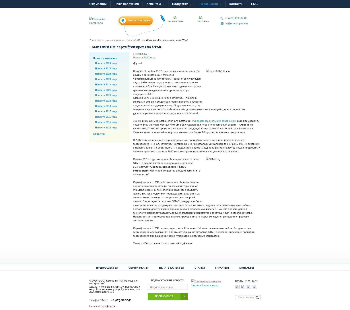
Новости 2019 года (106, 100)
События (99, 133)
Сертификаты (139, 267)
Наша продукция (126, 3)
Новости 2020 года (106, 95)
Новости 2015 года (106, 122)
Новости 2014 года (106, 127)
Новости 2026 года (106, 63)
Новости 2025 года (106, 68)
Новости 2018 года (106, 106)
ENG (254, 3)
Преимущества (107, 267)
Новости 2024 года (106, 73)
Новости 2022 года (106, 84)
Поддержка (180, 3)
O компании (98, 3)
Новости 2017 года (106, 111)
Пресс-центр (209, 3)
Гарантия (222, 267)
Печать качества (171, 267)
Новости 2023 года (106, 79)
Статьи (200, 267)
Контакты (236, 3)
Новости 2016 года (106, 116)
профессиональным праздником (216, 120)
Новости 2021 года (106, 90)
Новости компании (105, 58)
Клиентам (154, 3)
